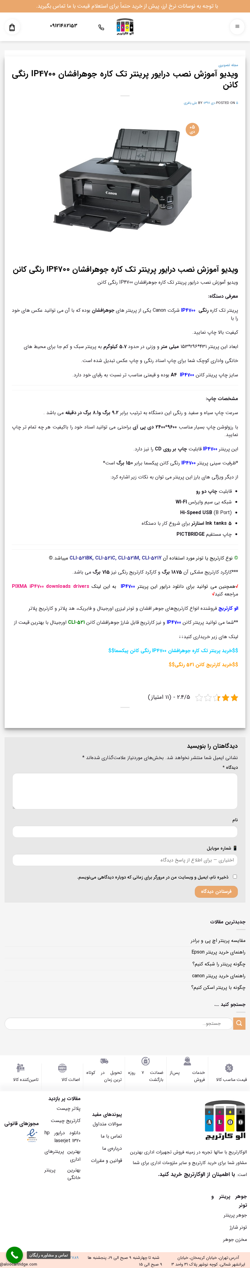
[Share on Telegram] (121, 720)
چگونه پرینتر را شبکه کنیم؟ (218, 964)
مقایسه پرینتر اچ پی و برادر (218, 940)
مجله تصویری (228, 65)
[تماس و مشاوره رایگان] (14, 1255)
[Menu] (237, 27)
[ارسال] (239, 1023)
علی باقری (190, 103)
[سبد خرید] (12, 27)
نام (235, 820)
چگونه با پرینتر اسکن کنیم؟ (218, 987)
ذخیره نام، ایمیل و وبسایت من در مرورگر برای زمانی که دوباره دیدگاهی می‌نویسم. (152, 877)
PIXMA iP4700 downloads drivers (50, 586)
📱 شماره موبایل (222, 848)
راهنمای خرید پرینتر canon (218, 976)
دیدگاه (230, 767)
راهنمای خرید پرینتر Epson (218, 952)
